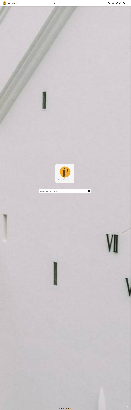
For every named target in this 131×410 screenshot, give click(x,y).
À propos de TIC (85, 3)
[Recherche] (109, 3)
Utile (78, 3)
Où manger (52, 3)
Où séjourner (45, 3)
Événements (60, 3)
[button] (59, 408)
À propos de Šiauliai (70, 3)
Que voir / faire (36, 3)
